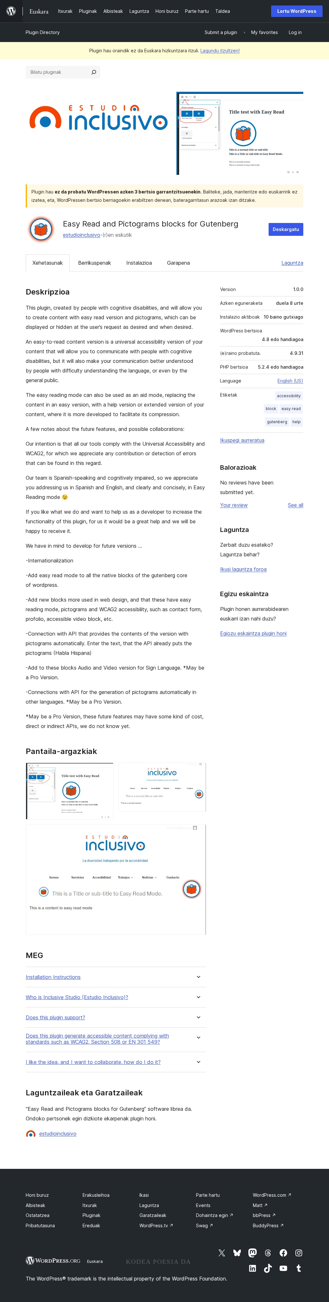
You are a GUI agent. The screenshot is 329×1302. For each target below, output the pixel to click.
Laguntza (292, 263)
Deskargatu (286, 229)
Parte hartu (208, 1195)
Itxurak (90, 1205)
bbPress (264, 1215)
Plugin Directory (43, 32)
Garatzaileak (152, 1215)
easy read (291, 408)
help (296, 421)
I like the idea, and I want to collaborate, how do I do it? (93, 1062)
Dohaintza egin (215, 1215)
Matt (260, 1205)
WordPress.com (272, 1195)
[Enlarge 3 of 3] (197, 833)
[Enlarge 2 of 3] (197, 771)
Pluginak (92, 1215)
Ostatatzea (37, 1215)
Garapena (178, 263)
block (271, 408)
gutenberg (277, 421)
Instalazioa (139, 263)
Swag (204, 1225)
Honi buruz (37, 1195)
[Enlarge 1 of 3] (105, 771)
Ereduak (91, 1225)
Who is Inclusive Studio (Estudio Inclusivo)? (77, 997)
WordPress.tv (156, 1225)
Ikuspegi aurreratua (242, 440)
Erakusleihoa (96, 1195)
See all (295, 505)
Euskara (95, 1261)
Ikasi (144, 1195)
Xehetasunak (47, 263)
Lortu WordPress (296, 11)
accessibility (289, 395)
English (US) (290, 380)
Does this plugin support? (55, 1018)
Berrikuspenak (94, 263)
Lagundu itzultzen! (220, 50)
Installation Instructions (53, 977)
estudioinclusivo (81, 235)
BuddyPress (268, 1225)
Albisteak (35, 1205)
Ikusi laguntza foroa (243, 569)
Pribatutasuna (40, 1225)
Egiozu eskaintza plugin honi (253, 633)
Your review (234, 505)
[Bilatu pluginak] (93, 72)
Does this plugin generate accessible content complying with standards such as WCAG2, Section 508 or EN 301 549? (97, 1039)
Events (203, 1205)
